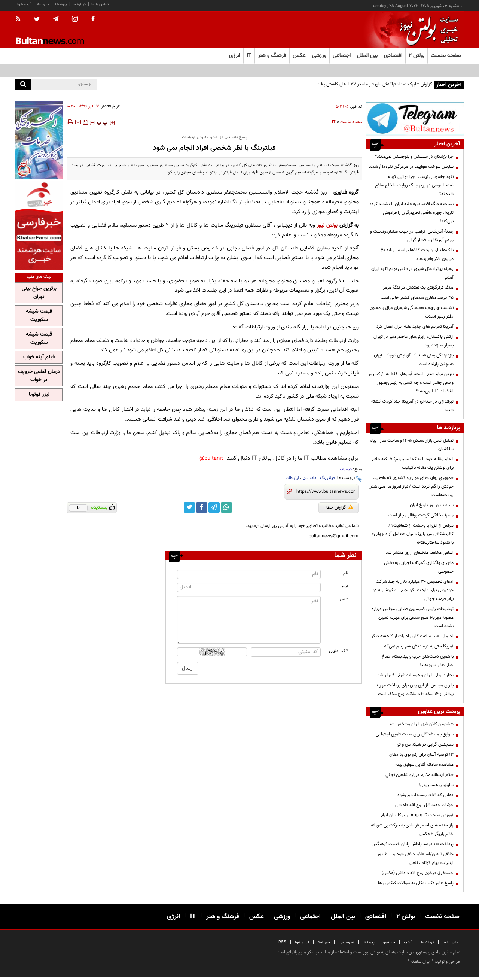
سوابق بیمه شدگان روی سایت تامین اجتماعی (415, 734)
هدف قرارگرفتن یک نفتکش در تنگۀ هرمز (418, 287)
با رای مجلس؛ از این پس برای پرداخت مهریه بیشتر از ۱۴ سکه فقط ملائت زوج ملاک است (415, 689)
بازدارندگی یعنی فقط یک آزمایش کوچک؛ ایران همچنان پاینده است (414, 359)
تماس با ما (100, 4)
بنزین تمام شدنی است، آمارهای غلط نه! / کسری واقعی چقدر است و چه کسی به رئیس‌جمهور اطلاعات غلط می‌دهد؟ (411, 383)
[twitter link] (189, 507)
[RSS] (20, 19)
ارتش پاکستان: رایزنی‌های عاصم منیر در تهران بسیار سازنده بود (413, 341)
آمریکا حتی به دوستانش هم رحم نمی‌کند (418, 646)
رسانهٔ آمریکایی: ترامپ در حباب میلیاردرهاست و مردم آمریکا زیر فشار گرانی (412, 235)
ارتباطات (292, 478)
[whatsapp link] (226, 507)
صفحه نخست (446, 55)
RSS (282, 942)
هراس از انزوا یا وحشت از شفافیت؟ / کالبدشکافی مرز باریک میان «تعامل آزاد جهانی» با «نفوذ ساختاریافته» (413, 534)
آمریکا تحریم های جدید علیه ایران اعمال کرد (415, 326)
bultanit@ (211, 458)
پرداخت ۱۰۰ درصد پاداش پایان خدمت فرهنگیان (413, 844)
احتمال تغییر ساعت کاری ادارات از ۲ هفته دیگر (412, 636)
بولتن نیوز (327, 225)
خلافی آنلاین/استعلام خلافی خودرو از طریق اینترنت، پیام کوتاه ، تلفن (416, 858)
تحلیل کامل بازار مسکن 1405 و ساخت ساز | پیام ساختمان (412, 444)
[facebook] (93, 19)
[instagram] (75, 20)
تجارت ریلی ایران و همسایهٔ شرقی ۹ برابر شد (416, 675)
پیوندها (61, 4)
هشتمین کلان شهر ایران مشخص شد (421, 724)
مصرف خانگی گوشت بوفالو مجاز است (421, 515)
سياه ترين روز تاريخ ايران (432, 505)
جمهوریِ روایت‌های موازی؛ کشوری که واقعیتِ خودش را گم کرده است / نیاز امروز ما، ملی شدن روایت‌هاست (411, 486)
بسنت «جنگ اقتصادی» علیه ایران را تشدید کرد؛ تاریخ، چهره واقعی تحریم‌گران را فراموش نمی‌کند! (412, 213)
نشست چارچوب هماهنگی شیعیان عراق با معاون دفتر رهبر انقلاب (412, 312)
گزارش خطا (336, 507)
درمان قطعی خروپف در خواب (39, 376)
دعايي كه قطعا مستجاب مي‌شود (425, 795)
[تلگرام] (415, 118)
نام (345, 573)
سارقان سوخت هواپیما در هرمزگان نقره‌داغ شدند (411, 166)
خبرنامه (43, 4)
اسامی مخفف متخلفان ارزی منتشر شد (420, 552)
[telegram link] (214, 507)
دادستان (309, 478)
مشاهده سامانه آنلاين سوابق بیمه (424, 764)
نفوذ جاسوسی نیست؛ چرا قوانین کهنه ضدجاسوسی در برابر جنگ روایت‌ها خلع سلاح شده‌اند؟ (414, 185)
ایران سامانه (420, 961)
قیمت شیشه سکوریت (39, 315)
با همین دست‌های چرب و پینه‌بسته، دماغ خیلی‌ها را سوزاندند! (418, 660)
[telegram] (55, 19)
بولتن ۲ (416, 55)
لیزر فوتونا (39, 395)
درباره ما (79, 4)
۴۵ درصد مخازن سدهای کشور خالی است (417, 297)
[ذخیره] (85, 122)
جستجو (389, 942)
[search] (23, 84)
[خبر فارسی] (39, 225)
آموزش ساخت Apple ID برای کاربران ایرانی (416, 815)
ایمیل (343, 586)
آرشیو (408, 942)
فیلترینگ (327, 478)
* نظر (343, 599)
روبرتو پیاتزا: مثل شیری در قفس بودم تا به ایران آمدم (412, 273)
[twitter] (37, 19)
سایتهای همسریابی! (436, 785)
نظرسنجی (346, 942)
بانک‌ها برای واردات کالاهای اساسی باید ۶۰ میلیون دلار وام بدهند (417, 254)
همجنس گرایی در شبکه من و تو (425, 744)
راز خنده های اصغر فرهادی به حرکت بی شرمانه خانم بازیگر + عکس (412, 829)
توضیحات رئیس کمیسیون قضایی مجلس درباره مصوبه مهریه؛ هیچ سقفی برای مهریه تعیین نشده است (413, 617)
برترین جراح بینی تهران (39, 293)
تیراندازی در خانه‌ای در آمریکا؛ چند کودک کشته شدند (412, 405)
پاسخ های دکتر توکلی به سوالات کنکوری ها (416, 883)
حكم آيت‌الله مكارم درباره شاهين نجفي (419, 774)
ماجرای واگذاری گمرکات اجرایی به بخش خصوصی (419, 567)
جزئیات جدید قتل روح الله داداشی (424, 805)
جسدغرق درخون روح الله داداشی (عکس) (418, 873)
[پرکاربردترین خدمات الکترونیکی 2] (39, 140)
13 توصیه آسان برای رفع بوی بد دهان (421, 754)
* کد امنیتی (338, 651)
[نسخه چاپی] (70, 122)
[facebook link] (201, 507)
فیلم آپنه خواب (39, 357)
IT (334, 122)
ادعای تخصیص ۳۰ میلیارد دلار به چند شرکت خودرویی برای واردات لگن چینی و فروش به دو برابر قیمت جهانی (413, 590)
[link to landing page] (426, 29)
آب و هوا (24, 4)
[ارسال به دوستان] (78, 122)
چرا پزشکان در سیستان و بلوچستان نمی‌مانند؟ (414, 156)
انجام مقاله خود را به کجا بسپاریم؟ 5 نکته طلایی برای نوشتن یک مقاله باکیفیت (412, 463)
